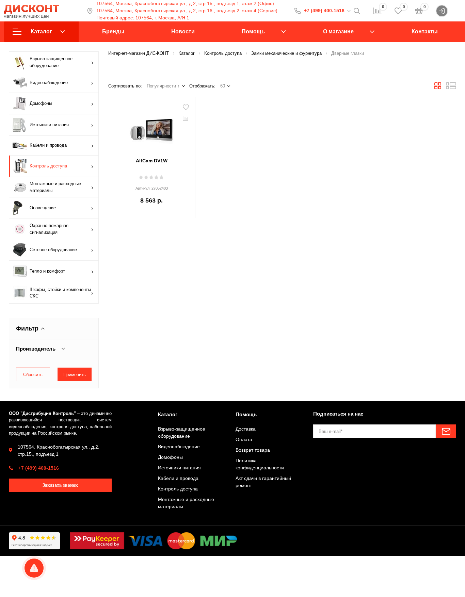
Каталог (41, 31)
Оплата (244, 439)
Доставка (246, 429)
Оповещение (43, 207)
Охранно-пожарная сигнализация (49, 229)
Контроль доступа (48, 165)
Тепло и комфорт (47, 271)
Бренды (113, 31)
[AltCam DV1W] (152, 128)
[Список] (451, 88)
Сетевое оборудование (53, 249)
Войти (454, 10)
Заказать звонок (60, 485)
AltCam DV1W (151, 160)
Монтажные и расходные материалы (55, 187)
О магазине (338, 31)
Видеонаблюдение (49, 82)
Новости (183, 31)
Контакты (425, 31)
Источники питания (49, 124)
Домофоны (41, 103)
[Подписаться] (446, 431)
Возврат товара (253, 450)
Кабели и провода (48, 145)
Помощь (253, 31)
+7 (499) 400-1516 (324, 10)
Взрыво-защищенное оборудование (51, 62)
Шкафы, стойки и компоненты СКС (60, 293)
